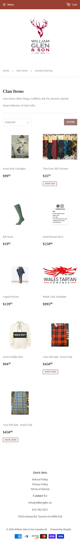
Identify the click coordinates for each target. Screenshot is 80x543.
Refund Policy (40, 479)
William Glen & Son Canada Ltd (31, 529)
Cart (74, 4)
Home (6, 70)
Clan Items (22, 70)
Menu (10, 4)
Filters (70, 122)
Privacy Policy (40, 484)
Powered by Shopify (60, 529)
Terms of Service (40, 489)
